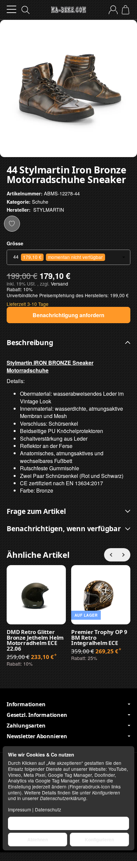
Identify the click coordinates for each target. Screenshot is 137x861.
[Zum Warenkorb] (125, 10)
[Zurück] (110, 554)
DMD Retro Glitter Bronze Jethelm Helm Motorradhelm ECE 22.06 (35, 640)
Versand (59, 283)
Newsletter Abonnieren (37, 736)
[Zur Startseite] (68, 10)
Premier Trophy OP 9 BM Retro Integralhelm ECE (99, 637)
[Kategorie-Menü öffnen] (11, 9)
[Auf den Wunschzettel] (12, 224)
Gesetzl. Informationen (37, 715)
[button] (68, 342)
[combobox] (68, 257)
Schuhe (40, 201)
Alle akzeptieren (68, 823)
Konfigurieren (99, 839)
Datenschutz (48, 809)
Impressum (19, 809)
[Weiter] (123, 554)
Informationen (26, 704)
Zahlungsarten (26, 725)
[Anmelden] (113, 10)
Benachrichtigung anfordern (68, 315)
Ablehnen (37, 839)
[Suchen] (25, 10)
